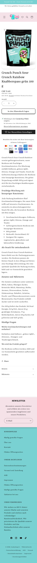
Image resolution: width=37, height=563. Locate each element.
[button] (4, 17)
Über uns (7, 442)
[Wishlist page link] (22, 17)
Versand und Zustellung (13, 470)
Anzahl (4, 99)
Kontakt (7, 447)
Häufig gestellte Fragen (13, 437)
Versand (11, 95)
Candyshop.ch (15, 547)
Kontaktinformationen (15, 553)
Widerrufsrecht (27, 547)
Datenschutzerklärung (13, 550)
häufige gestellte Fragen (14, 490)
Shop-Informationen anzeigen (16, 126)
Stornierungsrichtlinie (20, 556)
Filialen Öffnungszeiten (13, 452)
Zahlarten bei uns (11, 494)
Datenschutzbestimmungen (15, 465)
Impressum (8, 480)
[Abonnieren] (30, 420)
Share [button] (6, 361)
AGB (6, 475)
